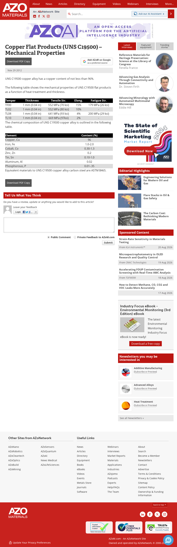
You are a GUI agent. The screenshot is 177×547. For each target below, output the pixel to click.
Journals (81, 487)
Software (82, 491)
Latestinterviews (127, 46)
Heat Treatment (143, 401)
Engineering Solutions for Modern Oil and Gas (157, 180)
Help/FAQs (114, 487)
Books (80, 464)
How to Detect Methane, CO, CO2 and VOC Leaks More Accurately (143, 286)
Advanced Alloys (144, 385)
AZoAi (44, 455)
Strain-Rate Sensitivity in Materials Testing (142, 240)
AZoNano (13, 446)
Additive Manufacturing (148, 368)
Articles (81, 451)
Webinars (113, 446)
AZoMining (14, 469)
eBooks (81, 469)
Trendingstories (164, 46)
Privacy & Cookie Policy (151, 478)
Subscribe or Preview (145, 371)
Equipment (83, 460)
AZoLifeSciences (50, 464)
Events (81, 478)
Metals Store (84, 482)
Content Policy (146, 487)
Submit (108, 242)
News (80, 446)
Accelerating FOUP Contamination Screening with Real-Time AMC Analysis (144, 271)
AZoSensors (47, 446)
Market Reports (116, 455)
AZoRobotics (15, 451)
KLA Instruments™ (135, 247)
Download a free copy (145, 344)
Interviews (113, 451)
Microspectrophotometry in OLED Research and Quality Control (141, 255)
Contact (142, 464)
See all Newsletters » (132, 418)
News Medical (49, 460)
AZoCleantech (16, 455)
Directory (79, 4)
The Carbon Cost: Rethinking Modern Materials (156, 216)
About (141, 446)
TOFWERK (131, 277)
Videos (81, 473)
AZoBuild (13, 464)
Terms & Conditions (149, 473)
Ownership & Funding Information (151, 493)
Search (142, 451)
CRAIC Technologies (136, 262)
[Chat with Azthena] (168, 540)
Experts (112, 482)
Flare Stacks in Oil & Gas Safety (156, 196)
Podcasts (113, 478)
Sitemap (143, 482)
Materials (113, 460)
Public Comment (61, 237)
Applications (115, 464)
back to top (158, 504)
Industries (113, 469)
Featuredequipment (146, 46)
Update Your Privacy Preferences (31, 542)
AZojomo (113, 473)
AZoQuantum (48, 451)
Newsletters (145, 460)
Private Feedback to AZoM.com (96, 237)
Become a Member (149, 455)
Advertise (143, 469)
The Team (113, 491)
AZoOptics (14, 460)
